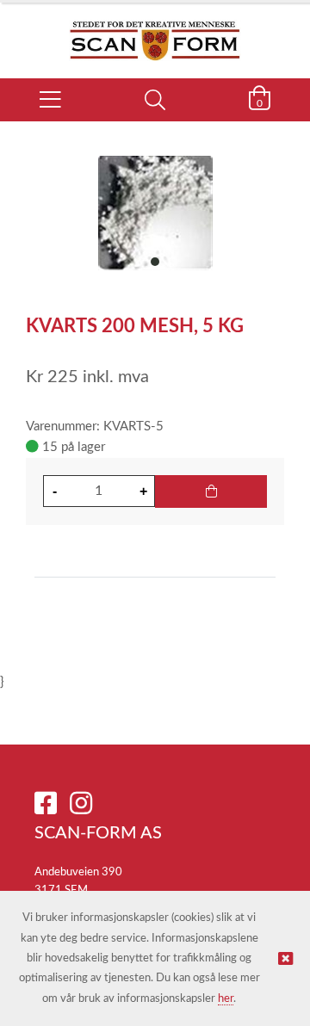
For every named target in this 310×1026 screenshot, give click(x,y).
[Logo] (155, 32)
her (225, 998)
